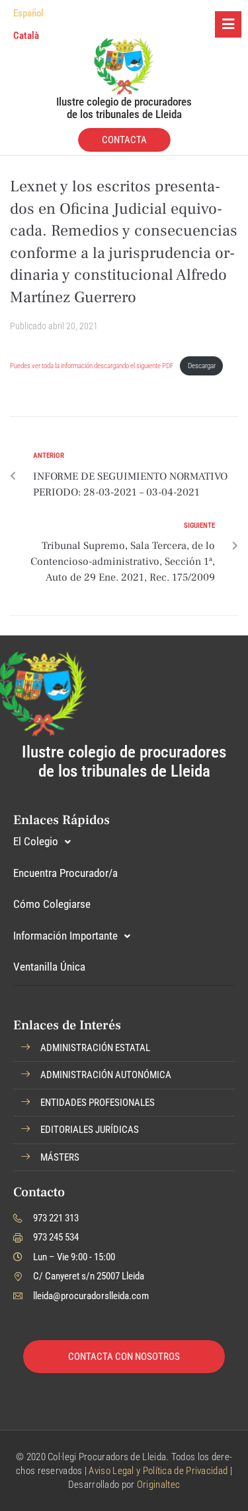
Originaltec (158, 1485)
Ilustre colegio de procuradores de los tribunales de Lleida (124, 108)
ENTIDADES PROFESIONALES (97, 1103)
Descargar (202, 366)
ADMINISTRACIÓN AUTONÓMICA (105, 1075)
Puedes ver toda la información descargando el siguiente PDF (92, 366)
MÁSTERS (59, 1157)
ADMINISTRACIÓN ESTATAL (95, 1048)
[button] (124, 1048)
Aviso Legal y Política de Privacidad (158, 1471)
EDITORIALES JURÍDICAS (89, 1130)
